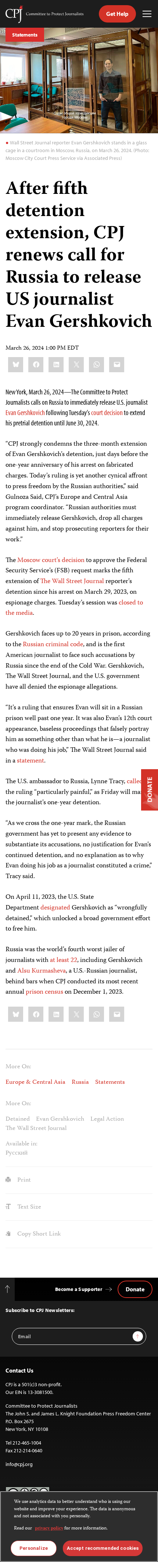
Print (23, 1180)
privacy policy (49, 1528)
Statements (24, 34)
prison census (44, 992)
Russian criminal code (53, 644)
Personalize (33, 1548)
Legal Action (107, 1119)
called (135, 781)
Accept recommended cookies (103, 1548)
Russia (80, 1082)
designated (54, 908)
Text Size (28, 1207)
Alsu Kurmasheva (41, 971)
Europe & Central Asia (35, 1082)
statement (30, 761)
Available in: (21, 1144)
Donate (135, 1289)
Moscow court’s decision (51, 560)
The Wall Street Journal (72, 581)
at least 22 (63, 960)
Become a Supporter (78, 1289)
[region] (79, 1526)
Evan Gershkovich (25, 412)
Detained (18, 1119)
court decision (107, 412)
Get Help (117, 13)
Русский (17, 1153)
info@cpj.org (19, 1464)
